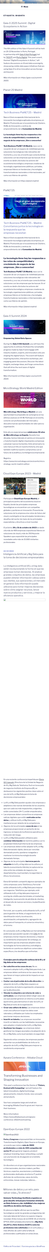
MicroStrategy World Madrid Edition (23, 388)
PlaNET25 (9, 190)
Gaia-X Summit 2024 (15, 316)
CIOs (35, 934)
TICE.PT (9, 57)
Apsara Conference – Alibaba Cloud (22, 1057)
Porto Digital (22, 57)
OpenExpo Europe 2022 (16, 1129)
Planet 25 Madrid (12, 90)
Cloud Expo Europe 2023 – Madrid (22, 473)
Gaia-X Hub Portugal (28, 54)
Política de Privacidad (12, 1246)
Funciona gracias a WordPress (33, 1246)
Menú (26, 7)
